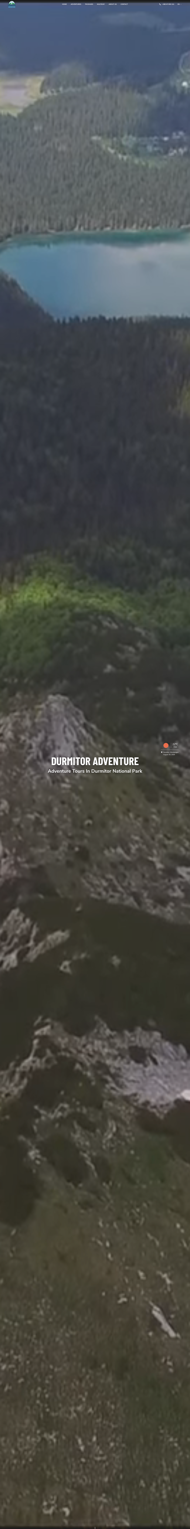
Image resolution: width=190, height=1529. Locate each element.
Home (64, 4)
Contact (124, 4)
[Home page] (12, 4)
